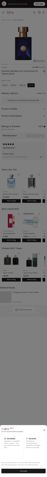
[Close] (44, 430)
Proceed (23, 471)
